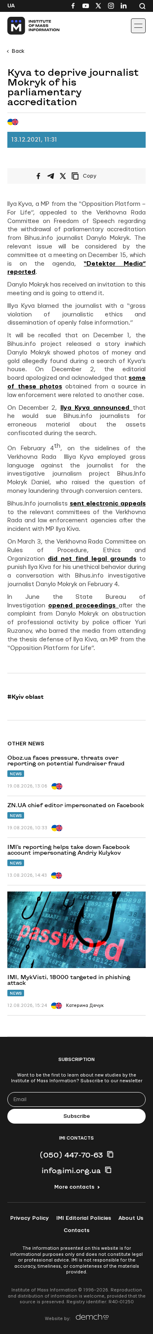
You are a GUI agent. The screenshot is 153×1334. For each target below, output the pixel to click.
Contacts (76, 1230)
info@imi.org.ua (71, 1170)
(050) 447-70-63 (71, 1154)
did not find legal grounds (92, 559)
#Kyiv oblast (25, 697)
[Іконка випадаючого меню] (138, 25)
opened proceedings (83, 606)
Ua (11, 6)
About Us (130, 1218)
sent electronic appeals (108, 504)
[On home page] (24, 26)
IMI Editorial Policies (83, 1218)
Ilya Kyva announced (96, 408)
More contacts (74, 1187)
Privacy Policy (29, 1218)
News (16, 774)
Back (18, 51)
